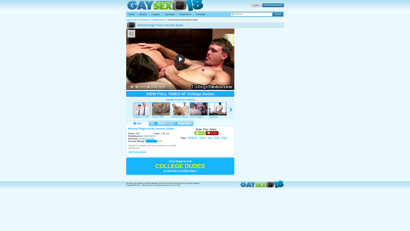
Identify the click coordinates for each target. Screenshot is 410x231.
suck (216, 138)
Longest (156, 14)
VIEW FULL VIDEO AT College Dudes (180, 94)
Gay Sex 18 (164, 5)
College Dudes (158, 20)
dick (210, 138)
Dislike (214, 133)
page (224, 138)
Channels (144, 20)
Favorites (200, 14)
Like (201, 133)
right (231, 110)
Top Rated (169, 14)
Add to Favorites (137, 152)
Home (132, 14)
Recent (143, 14)
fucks (203, 138)
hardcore (192, 138)
